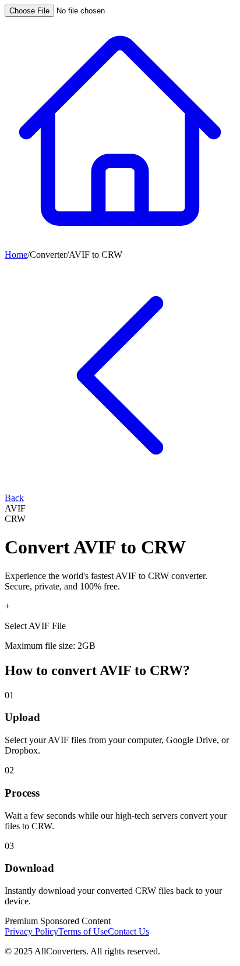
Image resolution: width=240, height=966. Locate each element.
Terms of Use (83, 931)
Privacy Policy (31, 931)
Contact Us (128, 931)
